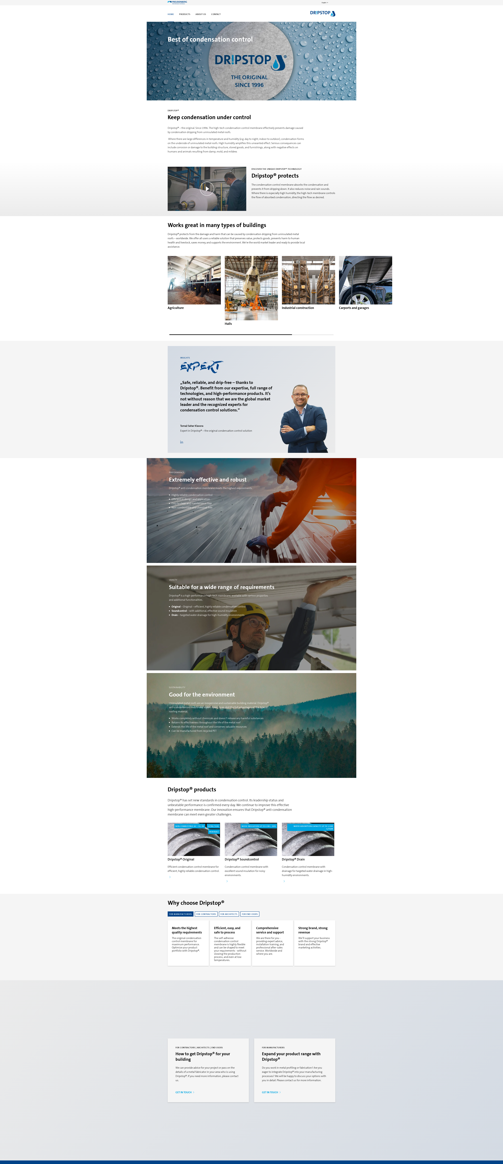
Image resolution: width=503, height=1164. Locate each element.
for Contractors (206, 914)
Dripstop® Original (181, 859)
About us (201, 14)
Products (184, 14)
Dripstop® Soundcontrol (242, 859)
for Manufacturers (180, 914)
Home (171, 14)
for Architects (228, 914)
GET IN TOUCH (184, 1092)
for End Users (250, 914)
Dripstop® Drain (293, 859)
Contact (216, 14)
